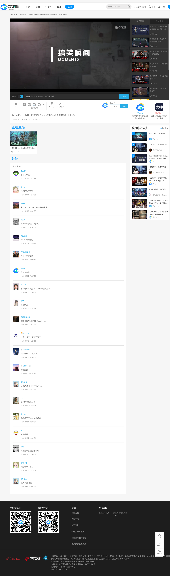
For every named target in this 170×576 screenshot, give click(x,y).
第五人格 (14, 14)
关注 (124, 106)
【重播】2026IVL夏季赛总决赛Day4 (24, 148)
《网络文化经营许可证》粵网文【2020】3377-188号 (73, 564)
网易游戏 (82, 556)
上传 (159, 537)
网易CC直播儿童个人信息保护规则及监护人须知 (90, 558)
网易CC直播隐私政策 (60, 558)
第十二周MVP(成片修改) (157, 133)
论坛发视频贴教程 (78, 544)
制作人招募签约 (77, 531)
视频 (69, 6)
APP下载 (75, 525)
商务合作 (101, 556)
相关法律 (73, 556)
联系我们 (91, 556)
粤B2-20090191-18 (59, 569)
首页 (27, 6)
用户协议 (119, 556)
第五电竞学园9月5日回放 (158, 189)
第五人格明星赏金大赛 (120, 514)
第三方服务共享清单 (120, 558)
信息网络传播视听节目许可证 (63, 566)
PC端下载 (75, 519)
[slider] (101, 89)
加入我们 (110, 556)
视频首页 (75, 513)
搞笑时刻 (23, 14)
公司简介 (55, 556)
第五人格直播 (104, 512)
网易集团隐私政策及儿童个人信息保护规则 (142, 556)
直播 (38, 6)
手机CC (159, 545)
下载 (163, 6)
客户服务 (64, 556)
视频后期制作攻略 (78, 538)
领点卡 (159, 553)
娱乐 (59, 6)
